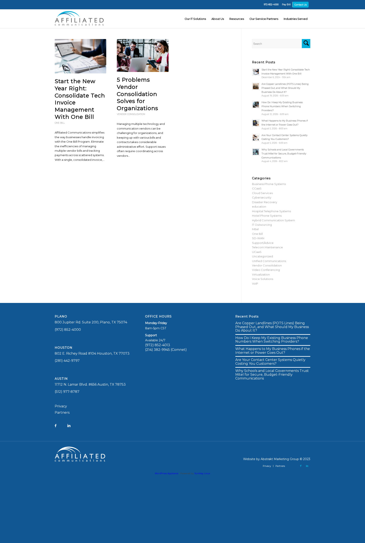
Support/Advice (263, 242)
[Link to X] (294, 466)
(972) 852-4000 (68, 330)
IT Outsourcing (262, 224)
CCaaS (256, 188)
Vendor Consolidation (131, 114)
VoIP (255, 283)
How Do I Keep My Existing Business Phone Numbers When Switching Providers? (282, 106)
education (259, 206)
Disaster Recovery (264, 202)
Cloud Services (262, 193)
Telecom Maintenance (267, 247)
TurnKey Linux (202, 473)
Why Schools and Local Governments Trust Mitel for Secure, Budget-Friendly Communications (283, 153)
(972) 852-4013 (157, 345)
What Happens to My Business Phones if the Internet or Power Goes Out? (272, 351)
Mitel (255, 229)
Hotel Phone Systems (267, 215)
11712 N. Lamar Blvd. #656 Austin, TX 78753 (90, 384)
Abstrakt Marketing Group (280, 459)
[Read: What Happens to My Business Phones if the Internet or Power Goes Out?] (256, 123)
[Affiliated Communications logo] (80, 18)
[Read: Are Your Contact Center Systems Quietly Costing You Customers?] (256, 137)
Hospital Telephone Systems (271, 211)
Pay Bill (286, 4)
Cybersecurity (261, 197)
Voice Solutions (262, 279)
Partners (62, 413)
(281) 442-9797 (67, 361)
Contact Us (300, 4)
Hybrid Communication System (273, 220)
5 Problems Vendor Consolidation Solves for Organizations (137, 94)
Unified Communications (269, 261)
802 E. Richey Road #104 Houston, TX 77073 (92, 353)
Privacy (61, 406)
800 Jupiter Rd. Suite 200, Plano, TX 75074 (91, 322)
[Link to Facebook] (301, 466)
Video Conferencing (266, 270)
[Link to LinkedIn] (307, 466)
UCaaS (256, 252)
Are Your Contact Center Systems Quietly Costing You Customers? (270, 362)
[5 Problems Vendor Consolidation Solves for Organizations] (142, 55)
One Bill (60, 123)
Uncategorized (262, 256)
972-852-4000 (271, 4)
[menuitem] (271, 4)
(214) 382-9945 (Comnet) (166, 350)
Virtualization (261, 274)
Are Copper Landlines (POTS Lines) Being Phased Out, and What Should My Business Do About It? (285, 87)
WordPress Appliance (166, 473)
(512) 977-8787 (67, 392)
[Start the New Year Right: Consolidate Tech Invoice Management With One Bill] (80, 56)
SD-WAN (258, 238)
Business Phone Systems (269, 184)
